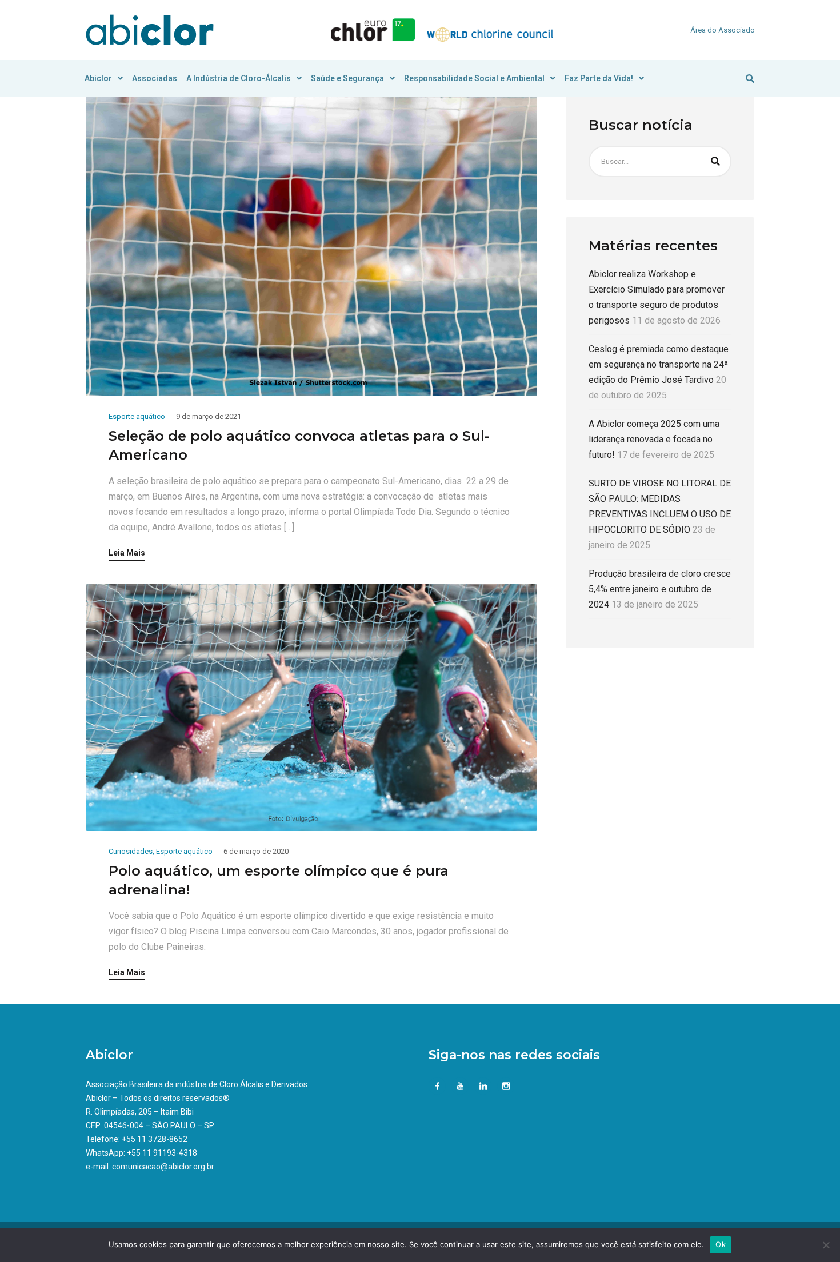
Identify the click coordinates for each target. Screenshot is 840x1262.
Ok (720, 1244)
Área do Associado (722, 30)
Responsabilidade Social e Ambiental (474, 78)
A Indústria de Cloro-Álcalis (238, 78)
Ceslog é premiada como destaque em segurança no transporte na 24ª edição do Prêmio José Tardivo (659, 364)
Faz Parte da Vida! (599, 78)
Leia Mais (127, 553)
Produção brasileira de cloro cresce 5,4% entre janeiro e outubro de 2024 (660, 589)
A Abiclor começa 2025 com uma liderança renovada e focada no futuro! (654, 439)
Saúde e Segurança (347, 78)
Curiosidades (131, 851)
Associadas (154, 78)
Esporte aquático (137, 416)
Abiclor (98, 78)
